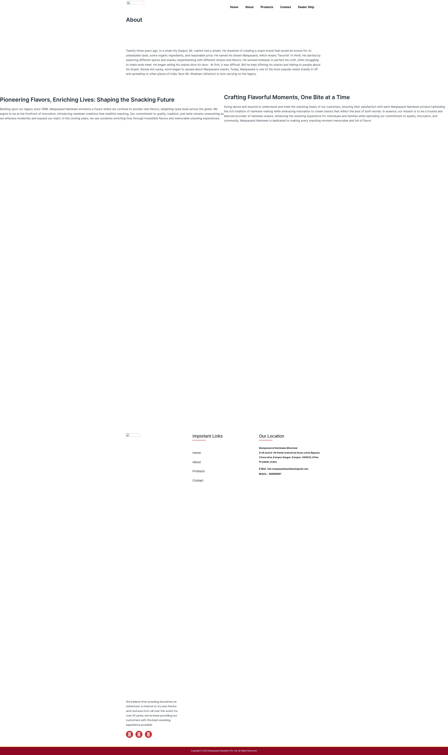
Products (267, 7)
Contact (285, 7)
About (249, 7)
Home (234, 7)
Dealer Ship (306, 7)
